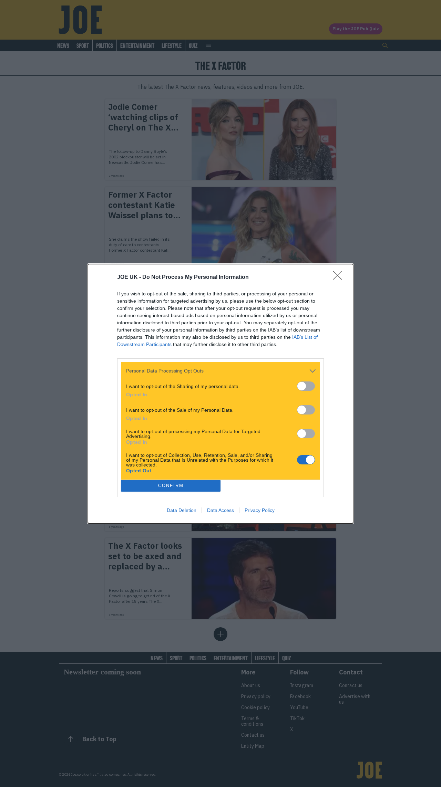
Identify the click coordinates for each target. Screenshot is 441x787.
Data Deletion (181, 510)
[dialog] (220, 393)
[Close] (339, 277)
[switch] (306, 386)
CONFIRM (171, 485)
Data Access (220, 510)
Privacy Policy (260, 510)
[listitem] (220, 371)
